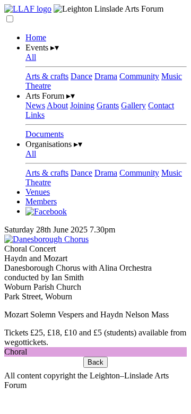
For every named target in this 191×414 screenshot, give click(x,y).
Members (41, 201)
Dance (81, 76)
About (57, 105)
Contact (161, 105)
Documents (44, 134)
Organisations (53, 144)
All (30, 57)
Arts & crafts (46, 76)
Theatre (38, 85)
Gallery (133, 105)
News (35, 105)
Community (139, 76)
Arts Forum (50, 95)
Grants (108, 105)
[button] (9, 18)
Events (42, 47)
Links (35, 114)
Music (171, 76)
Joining (82, 105)
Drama (105, 76)
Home (35, 37)
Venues (37, 191)
